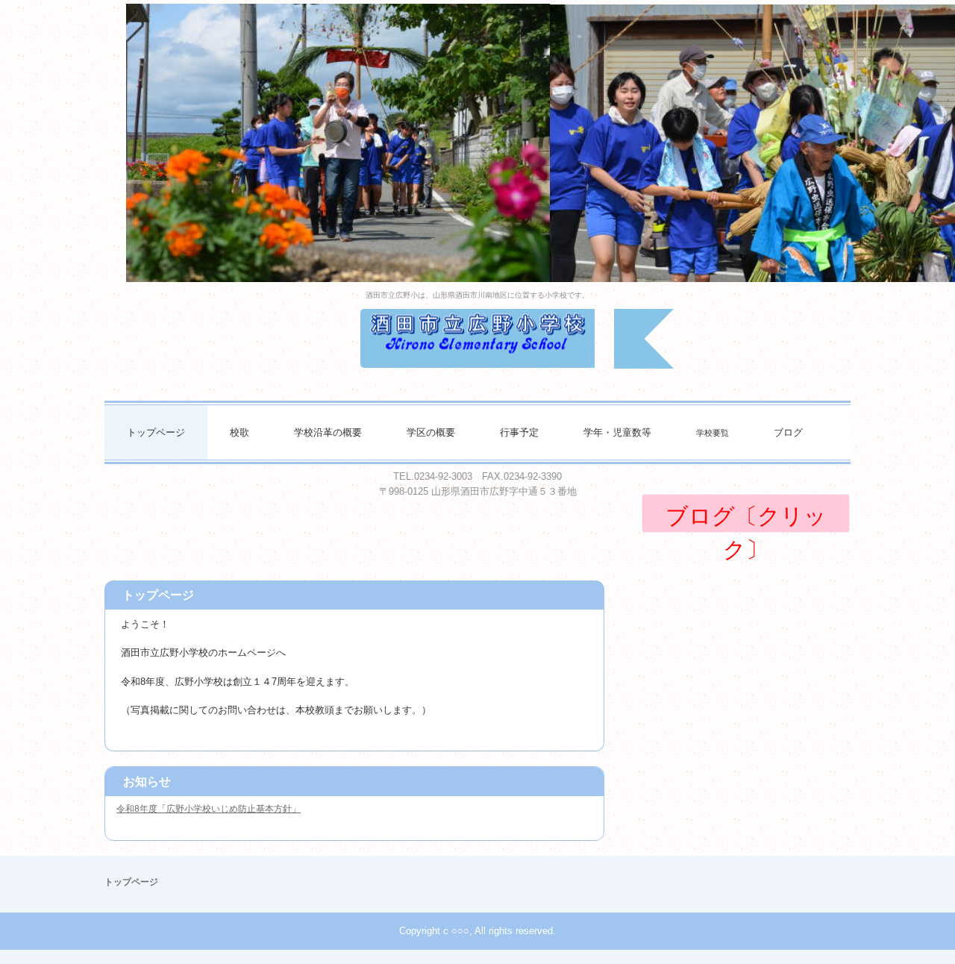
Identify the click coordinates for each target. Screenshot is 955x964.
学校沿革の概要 (328, 432)
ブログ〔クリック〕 (746, 518)
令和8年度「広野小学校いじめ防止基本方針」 (208, 809)
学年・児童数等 (617, 432)
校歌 (239, 432)
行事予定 (519, 432)
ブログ (788, 432)
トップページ (156, 432)
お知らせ (147, 781)
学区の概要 (431, 432)
